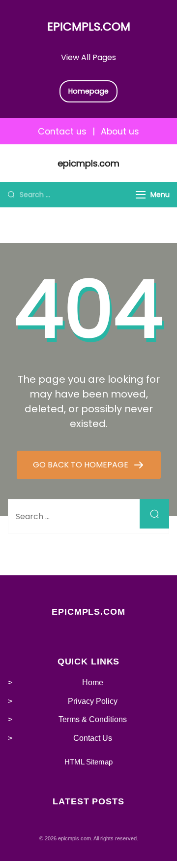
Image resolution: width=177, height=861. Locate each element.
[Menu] (141, 195)
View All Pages (88, 57)
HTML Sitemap (88, 762)
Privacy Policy (93, 701)
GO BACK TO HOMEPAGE (81, 464)
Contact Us (92, 738)
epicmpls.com (88, 26)
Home (92, 682)
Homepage (88, 91)
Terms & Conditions (93, 719)
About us (120, 131)
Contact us (62, 131)
